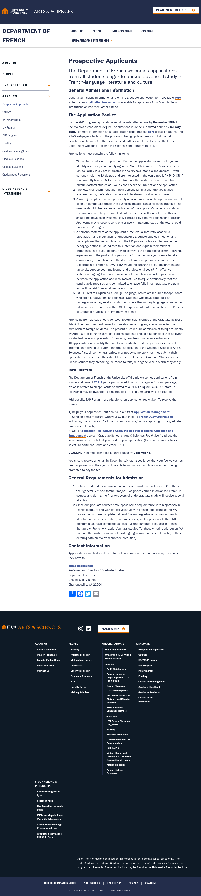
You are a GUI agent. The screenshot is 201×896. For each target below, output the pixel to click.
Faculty (75, 649)
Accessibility (92, 883)
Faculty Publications (48, 660)
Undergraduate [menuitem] (120, 32)
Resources (111, 716)
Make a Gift (111, 628)
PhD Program (9, 135)
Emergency (114, 883)
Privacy (133, 883)
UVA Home (151, 883)
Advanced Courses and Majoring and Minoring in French (118, 699)
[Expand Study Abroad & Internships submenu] (48, 191)
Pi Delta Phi (113, 747)
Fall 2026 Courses (116, 669)
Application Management (152, 412)
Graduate (10, 96)
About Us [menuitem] (76, 32)
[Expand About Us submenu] (48, 62)
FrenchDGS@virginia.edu (156, 417)
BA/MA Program (11, 119)
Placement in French (173, 10)
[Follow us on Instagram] (80, 629)
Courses (6, 112)
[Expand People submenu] (48, 73)
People (8, 74)
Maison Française (47, 654)
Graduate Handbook (13, 159)
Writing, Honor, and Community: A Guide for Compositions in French (119, 756)
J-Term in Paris (45, 800)
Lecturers (76, 665)
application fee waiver (102, 102)
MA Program (9, 127)
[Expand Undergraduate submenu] (48, 85)
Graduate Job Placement (16, 174)
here (178, 97)
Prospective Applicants (15, 104)
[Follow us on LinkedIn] (88, 629)
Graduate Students (12, 166)
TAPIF (98, 382)
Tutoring (111, 729)
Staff (73, 681)
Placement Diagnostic (118, 690)
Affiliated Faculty (80, 654)
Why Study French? (115, 649)
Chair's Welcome (46, 649)
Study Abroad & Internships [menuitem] (89, 41)
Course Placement (116, 685)
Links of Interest (46, 665)
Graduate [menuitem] (147, 32)
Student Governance (117, 734)
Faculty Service (79, 687)
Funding (6, 143)
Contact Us (43, 670)
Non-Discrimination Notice (60, 883)
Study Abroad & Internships (15, 191)
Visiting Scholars (80, 692)
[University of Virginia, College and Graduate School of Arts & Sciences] (37, 11)
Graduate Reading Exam (15, 151)
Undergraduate (15, 85)
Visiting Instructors (81, 660)
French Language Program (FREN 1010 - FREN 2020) (118, 677)
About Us (9, 63)
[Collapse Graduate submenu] (48, 96)
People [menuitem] (96, 32)
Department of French (26, 35)
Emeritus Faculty (80, 670)
